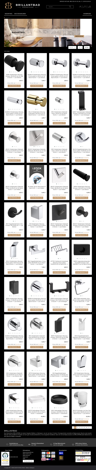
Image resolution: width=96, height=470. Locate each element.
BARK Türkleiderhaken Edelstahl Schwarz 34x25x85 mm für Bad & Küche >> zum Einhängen (82, 113)
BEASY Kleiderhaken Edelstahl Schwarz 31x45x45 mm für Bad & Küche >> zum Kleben (82, 225)
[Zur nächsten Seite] (91, 427)
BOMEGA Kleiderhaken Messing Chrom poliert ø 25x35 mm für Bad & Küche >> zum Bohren (59, 76)
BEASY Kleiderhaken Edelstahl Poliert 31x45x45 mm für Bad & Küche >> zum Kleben (14, 188)
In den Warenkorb (13, 85)
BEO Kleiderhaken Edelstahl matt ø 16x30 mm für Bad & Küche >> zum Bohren (59, 113)
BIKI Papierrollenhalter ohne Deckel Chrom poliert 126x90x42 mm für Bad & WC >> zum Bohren (82, 300)
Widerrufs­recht (26, 455)
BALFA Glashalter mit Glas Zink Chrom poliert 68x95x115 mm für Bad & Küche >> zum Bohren (82, 412)
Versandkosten (18, 83)
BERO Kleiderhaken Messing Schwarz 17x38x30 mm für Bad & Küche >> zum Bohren (14, 300)
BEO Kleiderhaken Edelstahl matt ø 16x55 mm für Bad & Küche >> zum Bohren (59, 151)
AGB (24, 458)
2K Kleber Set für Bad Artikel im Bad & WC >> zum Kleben (37, 187)
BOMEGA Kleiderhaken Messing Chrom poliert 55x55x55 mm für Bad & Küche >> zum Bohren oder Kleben (37, 300)
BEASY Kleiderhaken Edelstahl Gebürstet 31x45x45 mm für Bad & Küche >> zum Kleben (14, 151)
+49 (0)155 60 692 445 (12, 457)
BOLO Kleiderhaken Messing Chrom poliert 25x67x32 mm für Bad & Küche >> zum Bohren (14, 263)
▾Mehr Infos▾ (79, 36)
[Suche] (70, 7)
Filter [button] (87, 47)
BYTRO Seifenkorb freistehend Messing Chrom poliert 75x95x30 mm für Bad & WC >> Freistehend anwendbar (59, 263)
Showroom (87, 13)
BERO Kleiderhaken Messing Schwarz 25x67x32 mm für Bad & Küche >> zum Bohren (59, 337)
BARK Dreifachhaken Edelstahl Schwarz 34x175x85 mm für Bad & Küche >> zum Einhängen (59, 300)
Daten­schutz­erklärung (28, 452)
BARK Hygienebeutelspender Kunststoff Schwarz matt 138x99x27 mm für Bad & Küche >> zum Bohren (82, 263)
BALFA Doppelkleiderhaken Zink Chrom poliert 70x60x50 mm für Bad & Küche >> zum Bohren (82, 151)
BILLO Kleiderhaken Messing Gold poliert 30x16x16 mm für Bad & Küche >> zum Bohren (36, 113)
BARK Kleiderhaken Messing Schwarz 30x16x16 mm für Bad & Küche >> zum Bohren (14, 76)
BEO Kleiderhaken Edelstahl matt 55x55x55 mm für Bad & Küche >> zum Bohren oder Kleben (14, 375)
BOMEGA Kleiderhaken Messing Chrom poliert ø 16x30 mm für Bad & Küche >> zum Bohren (37, 76)
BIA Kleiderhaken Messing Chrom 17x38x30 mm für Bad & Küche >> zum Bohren (37, 225)
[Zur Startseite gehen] (4, 17)
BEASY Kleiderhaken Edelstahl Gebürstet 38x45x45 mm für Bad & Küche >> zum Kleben (37, 151)
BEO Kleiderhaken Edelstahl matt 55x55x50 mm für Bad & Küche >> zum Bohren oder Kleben (37, 337)
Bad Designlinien (20, 13)
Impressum (25, 457)
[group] (14, 63)
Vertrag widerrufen (28, 461)
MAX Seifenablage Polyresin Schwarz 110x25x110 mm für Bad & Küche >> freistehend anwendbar (59, 412)
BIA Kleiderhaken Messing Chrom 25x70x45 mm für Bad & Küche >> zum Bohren (82, 375)
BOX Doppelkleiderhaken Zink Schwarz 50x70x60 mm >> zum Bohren (14, 225)
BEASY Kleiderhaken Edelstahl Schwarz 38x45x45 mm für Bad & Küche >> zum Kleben (59, 225)
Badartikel (9, 13)
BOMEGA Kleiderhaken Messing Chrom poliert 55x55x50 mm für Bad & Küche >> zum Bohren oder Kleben (14, 337)
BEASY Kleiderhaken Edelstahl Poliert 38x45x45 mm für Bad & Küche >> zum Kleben (59, 188)
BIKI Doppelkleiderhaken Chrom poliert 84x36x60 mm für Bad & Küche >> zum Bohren (37, 263)
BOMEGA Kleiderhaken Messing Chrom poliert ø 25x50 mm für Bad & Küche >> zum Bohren (82, 76)
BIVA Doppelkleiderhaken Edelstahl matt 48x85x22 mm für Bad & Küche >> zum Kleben (82, 337)
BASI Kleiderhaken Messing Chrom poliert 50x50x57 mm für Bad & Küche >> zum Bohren (14, 412)
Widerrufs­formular (27, 453)
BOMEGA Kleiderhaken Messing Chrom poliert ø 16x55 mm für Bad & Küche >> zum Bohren (14, 113)
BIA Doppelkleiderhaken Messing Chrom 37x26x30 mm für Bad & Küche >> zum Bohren (59, 375)
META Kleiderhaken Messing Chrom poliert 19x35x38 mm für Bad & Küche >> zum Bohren (37, 375)
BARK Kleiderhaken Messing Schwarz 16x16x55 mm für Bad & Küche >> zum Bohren (82, 188)
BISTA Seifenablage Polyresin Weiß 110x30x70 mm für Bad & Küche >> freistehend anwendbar (36, 412)
